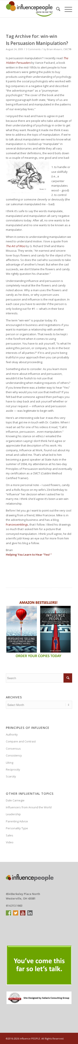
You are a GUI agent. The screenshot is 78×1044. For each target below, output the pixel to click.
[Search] (56, 8)
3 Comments (33, 49)
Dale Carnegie (15, 800)
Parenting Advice (17, 821)
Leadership (13, 814)
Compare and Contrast (21, 741)
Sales (9, 835)
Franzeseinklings (17, 524)
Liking (9, 762)
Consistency (14, 755)
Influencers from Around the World (29, 807)
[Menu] (66, 8)
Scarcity (11, 776)
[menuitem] (56, 8)
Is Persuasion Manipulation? (37, 43)
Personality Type (17, 828)
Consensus (13, 748)
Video (9, 842)
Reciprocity (13, 769)
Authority (12, 734)
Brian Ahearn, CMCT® (59, 49)
